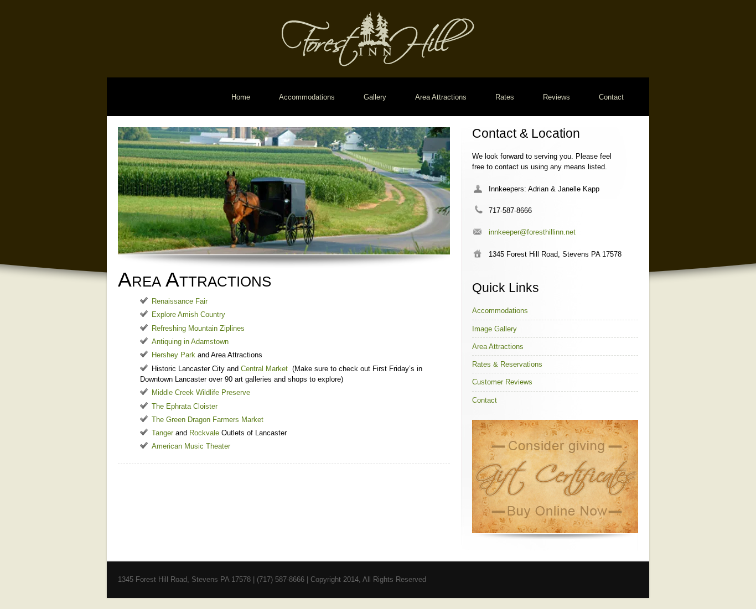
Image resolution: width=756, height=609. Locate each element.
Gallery (375, 97)
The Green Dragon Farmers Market (207, 419)
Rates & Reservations (507, 364)
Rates (504, 97)
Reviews (556, 97)
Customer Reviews (502, 382)
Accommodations (307, 97)
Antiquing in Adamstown (190, 341)
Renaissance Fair (180, 301)
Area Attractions (441, 97)
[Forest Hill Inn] (378, 64)
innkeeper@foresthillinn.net (532, 232)
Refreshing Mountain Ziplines (198, 328)
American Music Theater (191, 446)
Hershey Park (173, 355)
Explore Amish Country (188, 314)
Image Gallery (494, 329)
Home (240, 97)
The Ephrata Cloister (185, 406)
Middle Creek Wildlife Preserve (201, 392)
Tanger (162, 433)
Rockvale (204, 433)
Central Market (264, 369)
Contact (611, 97)
